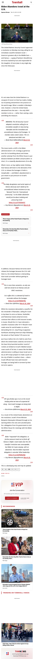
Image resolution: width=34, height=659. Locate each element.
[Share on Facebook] (9, 469)
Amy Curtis (5, 588)
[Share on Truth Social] (5, 469)
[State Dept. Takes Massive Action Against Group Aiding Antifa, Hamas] (17, 633)
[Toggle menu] (2, 2)
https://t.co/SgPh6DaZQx (17, 455)
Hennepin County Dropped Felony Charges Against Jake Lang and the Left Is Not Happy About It (16, 585)
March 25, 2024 (25, 303)
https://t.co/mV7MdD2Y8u (17, 301)
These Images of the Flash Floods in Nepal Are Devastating (15, 530)
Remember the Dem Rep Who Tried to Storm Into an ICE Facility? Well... (17, 557)
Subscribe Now (25, 498)
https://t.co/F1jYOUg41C (17, 202)
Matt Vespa (5, 533)
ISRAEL (3, 476)
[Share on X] (2, 469)
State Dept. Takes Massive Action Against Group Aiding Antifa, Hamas (15, 644)
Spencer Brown (5, 12)
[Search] (31, 2)
